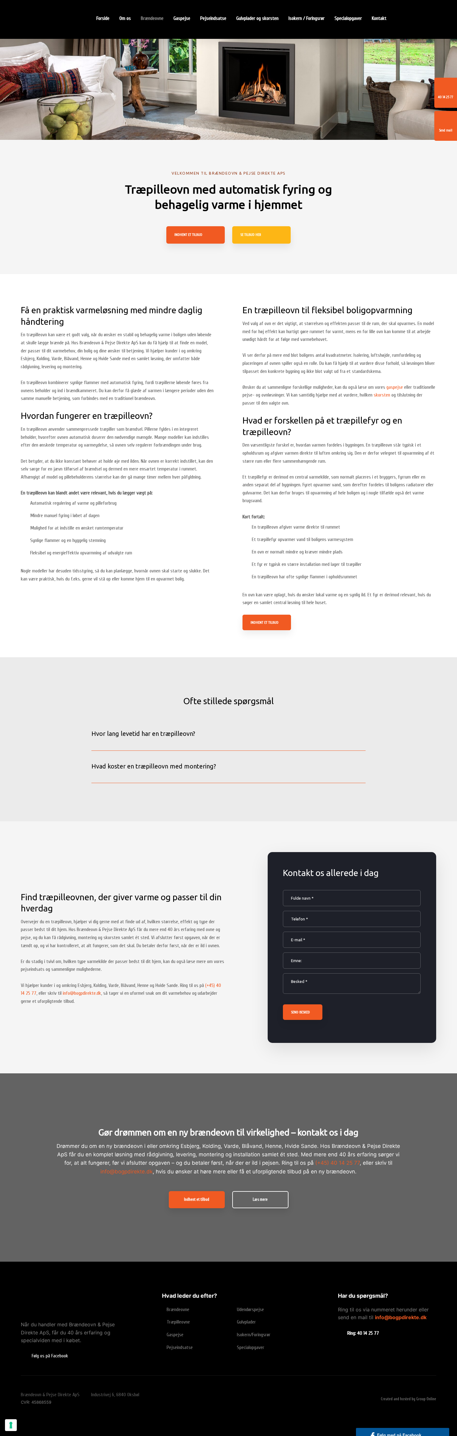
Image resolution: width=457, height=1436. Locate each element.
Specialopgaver (348, 18)
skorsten (382, 395)
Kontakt (379, 18)
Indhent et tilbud (265, 622)
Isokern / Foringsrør (307, 18)
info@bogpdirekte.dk (82, 993)
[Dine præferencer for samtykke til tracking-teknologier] (11, 1425)
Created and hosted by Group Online (408, 1399)
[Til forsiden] (52, 21)
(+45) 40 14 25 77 (337, 1163)
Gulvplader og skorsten (257, 18)
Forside (102, 18)
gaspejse (394, 387)
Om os (125, 18)
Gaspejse (181, 18)
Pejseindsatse (213, 18)
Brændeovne (152, 18)
